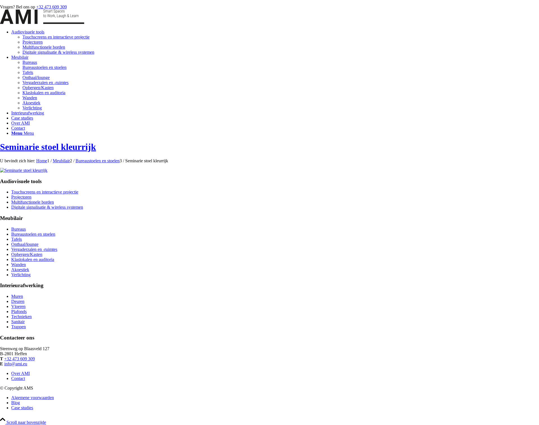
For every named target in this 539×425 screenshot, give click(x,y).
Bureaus (18, 229)
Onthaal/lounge (24, 244)
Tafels (16, 239)
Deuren (17, 301)
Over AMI (20, 373)
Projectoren (21, 197)
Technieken (21, 316)
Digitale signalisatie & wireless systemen (47, 207)
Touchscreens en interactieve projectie (44, 192)
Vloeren (18, 306)
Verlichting (21, 274)
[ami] (42, 22)
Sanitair (18, 321)
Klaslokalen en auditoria (32, 259)
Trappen (18, 326)
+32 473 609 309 (51, 7)
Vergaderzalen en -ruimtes (34, 249)
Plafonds (19, 311)
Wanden (18, 264)
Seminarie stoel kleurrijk (48, 147)
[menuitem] (275, 42)
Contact (18, 378)
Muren (17, 296)
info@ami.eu (15, 363)
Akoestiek (20, 269)
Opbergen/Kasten (26, 254)
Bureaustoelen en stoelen (33, 234)
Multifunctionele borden (32, 202)
